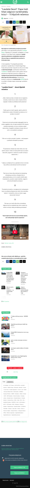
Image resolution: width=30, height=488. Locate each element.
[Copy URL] (24, 22)
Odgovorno (6, 18)
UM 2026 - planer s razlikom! (15, 368)
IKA (13, 243)
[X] (10, 22)
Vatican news (8, 243)
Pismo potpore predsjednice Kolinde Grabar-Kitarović (16, 460)
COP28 (22, 79)
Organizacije (10, 381)
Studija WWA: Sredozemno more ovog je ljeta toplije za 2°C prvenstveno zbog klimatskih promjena (10, 277)
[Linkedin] (14, 22)
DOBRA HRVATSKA (6, 445)
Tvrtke (4, 381)
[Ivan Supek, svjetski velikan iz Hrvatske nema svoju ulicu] (5, 350)
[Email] (20, 22)
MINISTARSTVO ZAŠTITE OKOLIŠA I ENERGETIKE (14, 458)
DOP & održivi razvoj (17, 273)
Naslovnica (3, 6)
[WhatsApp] (17, 22)
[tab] (4, 382)
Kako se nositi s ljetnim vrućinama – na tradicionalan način (10, 290)
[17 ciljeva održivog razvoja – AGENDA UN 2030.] (5, 318)
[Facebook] (7, 22)
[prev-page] (2, 297)
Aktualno (9, 6)
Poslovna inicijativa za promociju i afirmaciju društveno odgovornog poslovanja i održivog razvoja (12, 449)
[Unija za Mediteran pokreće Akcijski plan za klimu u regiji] (18, 287)
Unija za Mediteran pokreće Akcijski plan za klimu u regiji (24, 290)
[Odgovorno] (2, 18)
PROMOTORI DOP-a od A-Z (9, 377)
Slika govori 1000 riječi (3, 287)
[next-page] (5, 297)
